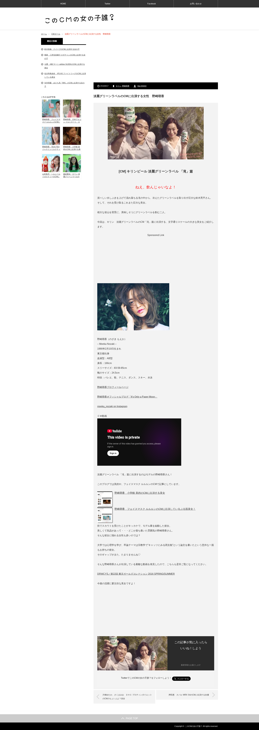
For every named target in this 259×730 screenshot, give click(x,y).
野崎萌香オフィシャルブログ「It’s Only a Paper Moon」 (127, 396)
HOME (63, 4)
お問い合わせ (196, 4)
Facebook (151, 4)
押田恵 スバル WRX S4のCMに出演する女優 (189, 695)
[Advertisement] (156, 59)
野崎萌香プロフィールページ (112, 387)
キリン (118, 86)
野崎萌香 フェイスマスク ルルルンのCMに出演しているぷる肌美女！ (155, 509)
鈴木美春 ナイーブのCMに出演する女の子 (62, 49)
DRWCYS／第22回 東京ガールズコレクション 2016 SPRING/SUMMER (136, 574)
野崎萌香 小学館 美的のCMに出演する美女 (140, 493)
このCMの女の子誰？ (193, 726)
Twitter (107, 4)
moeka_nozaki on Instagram (112, 406)
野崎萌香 (125, 86)
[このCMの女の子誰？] (79, 19)
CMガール (55, 34)
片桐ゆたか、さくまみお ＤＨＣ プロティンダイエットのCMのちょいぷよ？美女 (127, 697)
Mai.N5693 (141, 86)
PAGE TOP (132, 718)
